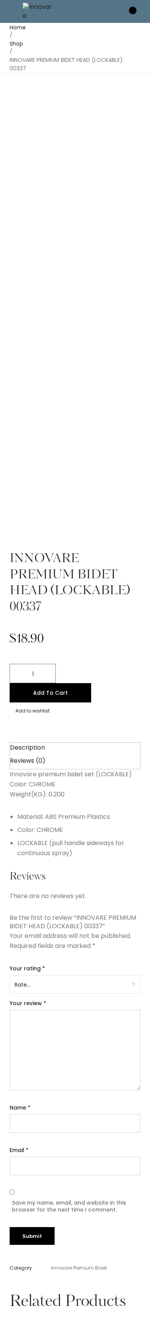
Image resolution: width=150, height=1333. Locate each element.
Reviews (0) (27, 760)
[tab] (75, 748)
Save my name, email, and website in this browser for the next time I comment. (69, 1206)
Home (18, 27)
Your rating (27, 968)
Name (20, 1107)
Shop (16, 44)
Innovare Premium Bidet (79, 1268)
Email (19, 1150)
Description (27, 747)
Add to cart (50, 693)
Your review (28, 1003)
